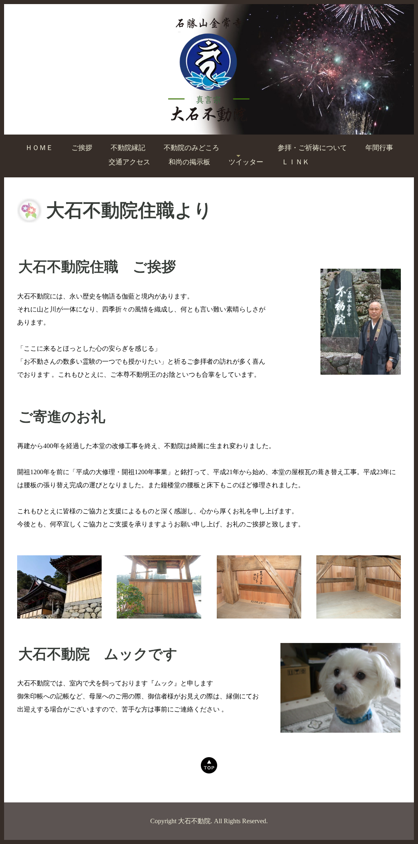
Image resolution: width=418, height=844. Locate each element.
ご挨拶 (81, 148)
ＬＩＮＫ (295, 162)
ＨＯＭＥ (39, 148)
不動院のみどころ (191, 148)
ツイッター (246, 162)
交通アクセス (129, 162)
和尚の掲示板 (189, 162)
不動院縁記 (128, 148)
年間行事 (379, 148)
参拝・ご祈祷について (312, 148)
